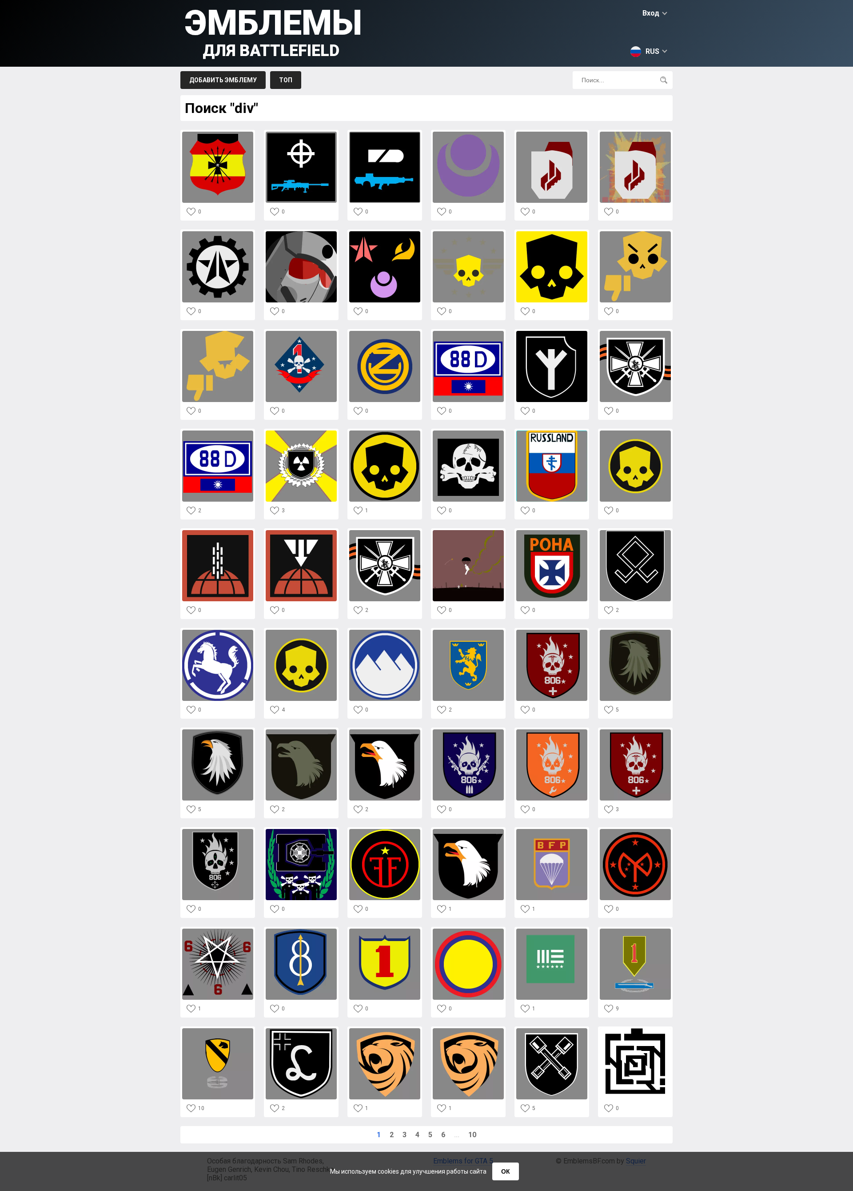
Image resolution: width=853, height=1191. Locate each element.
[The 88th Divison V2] (468, 333)
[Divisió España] (217, 134)
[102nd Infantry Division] (384, 333)
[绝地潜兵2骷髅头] (468, 233)
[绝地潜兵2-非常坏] (635, 233)
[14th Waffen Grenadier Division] (468, 632)
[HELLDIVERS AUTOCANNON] (384, 134)
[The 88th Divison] (217, 433)
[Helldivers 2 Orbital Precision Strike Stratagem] (301, 532)
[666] (217, 931)
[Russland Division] (551, 433)
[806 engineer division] (551, 732)
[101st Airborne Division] (384, 732)
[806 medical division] (551, 632)
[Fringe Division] (384, 831)
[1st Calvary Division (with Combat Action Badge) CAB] (217, 1030)
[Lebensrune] (551, 333)
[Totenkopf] (468, 433)
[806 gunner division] (468, 732)
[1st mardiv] (301, 333)
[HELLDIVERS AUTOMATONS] (217, 233)
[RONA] (551, 532)
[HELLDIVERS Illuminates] (468, 134)
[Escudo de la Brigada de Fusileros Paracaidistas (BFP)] (551, 831)
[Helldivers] (635, 433)
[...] (551, 931)
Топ (285, 80)
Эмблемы (273, 31)
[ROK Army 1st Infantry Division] (384, 931)
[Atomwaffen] (301, 433)
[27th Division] (635, 831)
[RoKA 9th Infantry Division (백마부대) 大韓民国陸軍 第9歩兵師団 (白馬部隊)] (217, 632)
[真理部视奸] (301, 233)
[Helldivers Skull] (301, 632)
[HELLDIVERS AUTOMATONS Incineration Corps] (551, 134)
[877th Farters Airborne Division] (468, 532)
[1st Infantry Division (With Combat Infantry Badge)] (635, 931)
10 (472, 1135)
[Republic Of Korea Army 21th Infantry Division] (384, 632)
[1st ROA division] (635, 333)
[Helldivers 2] (384, 433)
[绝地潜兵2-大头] (551, 233)
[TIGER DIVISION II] (384, 1030)
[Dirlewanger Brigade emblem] (551, 1030)
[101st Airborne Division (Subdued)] (301, 732)
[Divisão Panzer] (301, 831)
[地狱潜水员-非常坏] (217, 333)
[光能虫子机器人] (384, 233)
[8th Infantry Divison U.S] (301, 931)
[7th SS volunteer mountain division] (635, 532)
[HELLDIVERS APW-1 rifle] (301, 134)
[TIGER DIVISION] (468, 1030)
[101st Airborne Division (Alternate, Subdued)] (635, 632)
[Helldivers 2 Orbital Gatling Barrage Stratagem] (217, 532)
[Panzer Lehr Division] (301, 1030)
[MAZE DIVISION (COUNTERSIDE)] (635, 1030)
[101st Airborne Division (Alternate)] (217, 732)
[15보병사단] (468, 931)
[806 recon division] (217, 831)
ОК (505, 1171)
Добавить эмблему (223, 80)
